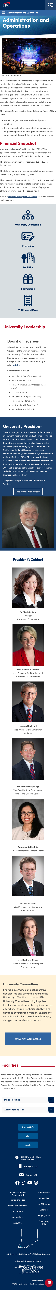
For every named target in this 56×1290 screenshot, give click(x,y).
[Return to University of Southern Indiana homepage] (28, 1269)
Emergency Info (44, 1222)
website (16, 365)
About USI (17, 1222)
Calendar (44, 1209)
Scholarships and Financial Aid (18, 1193)
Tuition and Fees (17, 1199)
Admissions (17, 1217)
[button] (28, 1100)
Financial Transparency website (22, 196)
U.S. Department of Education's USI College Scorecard (28, 1254)
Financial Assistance (17, 1205)
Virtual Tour (44, 1198)
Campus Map (44, 1192)
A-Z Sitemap (44, 1204)
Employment (44, 1215)
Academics (18, 1211)
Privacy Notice (37, 1280)
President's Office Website (28, 491)
